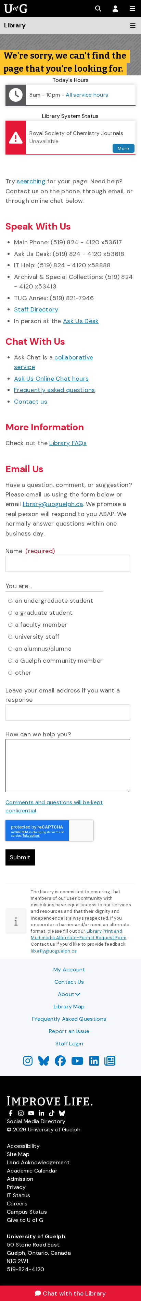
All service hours (87, 94)
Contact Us (69, 981)
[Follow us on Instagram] (28, 1063)
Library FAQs (68, 443)
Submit (20, 857)
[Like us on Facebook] (60, 1063)
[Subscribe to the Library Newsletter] (109, 1063)
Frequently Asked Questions (69, 1018)
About (66, 994)
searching (31, 181)
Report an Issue (69, 1031)
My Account (69, 969)
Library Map (69, 1006)
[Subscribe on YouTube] (77, 1063)
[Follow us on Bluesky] (43, 1063)
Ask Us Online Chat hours (51, 379)
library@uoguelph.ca (53, 504)
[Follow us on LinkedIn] (94, 1063)
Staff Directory (36, 309)
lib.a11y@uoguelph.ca (54, 951)
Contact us (30, 401)
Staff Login (69, 1043)
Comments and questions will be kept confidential (54, 806)
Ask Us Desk (81, 321)
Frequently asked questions (54, 390)
